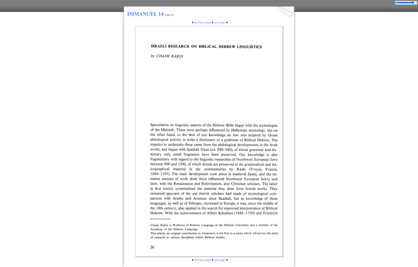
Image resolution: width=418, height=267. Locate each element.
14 (161, 13)
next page (219, 22)
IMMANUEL (142, 13)
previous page (202, 22)
